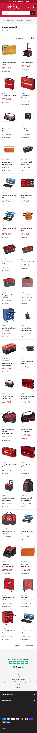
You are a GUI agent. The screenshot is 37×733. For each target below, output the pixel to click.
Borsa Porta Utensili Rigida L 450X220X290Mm (8, 431)
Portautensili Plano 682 (28, 262)
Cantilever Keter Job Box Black (27, 362)
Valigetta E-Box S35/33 (9, 96)
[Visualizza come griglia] (31, 38)
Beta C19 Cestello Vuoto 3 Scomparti (7, 163)
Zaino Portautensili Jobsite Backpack (26, 499)
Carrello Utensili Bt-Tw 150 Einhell (9, 329)
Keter (3, 126)
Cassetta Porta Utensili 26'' (27, 632)
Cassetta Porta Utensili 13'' (27, 532)
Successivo (29, 646)
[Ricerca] (32, 13)
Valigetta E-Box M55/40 (25, 97)
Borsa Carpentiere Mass (26, 229)
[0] (33, 7)
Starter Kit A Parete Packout (26, 196)
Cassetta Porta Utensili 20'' (9, 196)
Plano (4, 259)
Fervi (3, 193)
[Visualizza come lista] (34, 38)
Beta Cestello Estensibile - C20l (26, 565)
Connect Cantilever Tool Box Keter (8, 397)
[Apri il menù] (3, 7)
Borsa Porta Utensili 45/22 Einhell (27, 430)
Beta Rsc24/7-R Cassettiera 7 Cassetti (27, 599)
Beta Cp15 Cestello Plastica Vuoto (27, 163)
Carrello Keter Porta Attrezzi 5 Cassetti (27, 130)
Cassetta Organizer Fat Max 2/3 (9, 63)
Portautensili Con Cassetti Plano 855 (26, 296)
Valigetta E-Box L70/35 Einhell (9, 466)
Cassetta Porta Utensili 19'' (9, 229)
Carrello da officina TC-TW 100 (9, 599)
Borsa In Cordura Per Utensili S (8, 532)
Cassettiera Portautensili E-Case (8, 565)
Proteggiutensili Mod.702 (7, 296)
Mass (22, 226)
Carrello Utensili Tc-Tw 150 (9, 632)
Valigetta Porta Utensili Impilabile (28, 397)
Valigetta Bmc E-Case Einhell (27, 466)
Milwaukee (24, 60)
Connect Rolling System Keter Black (26, 329)
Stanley (4, 60)
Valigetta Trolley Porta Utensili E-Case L (8, 499)
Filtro (6, 38)
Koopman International (6, 360)
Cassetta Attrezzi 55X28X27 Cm (7, 364)
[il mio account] (29, 7)
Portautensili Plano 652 (8, 263)
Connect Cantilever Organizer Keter (8, 130)
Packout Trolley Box (27, 62)
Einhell (4, 93)
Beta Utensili (6, 159)
